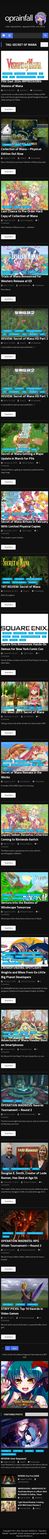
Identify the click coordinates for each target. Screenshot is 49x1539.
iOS (31, 633)
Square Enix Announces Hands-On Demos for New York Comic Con (24, 646)
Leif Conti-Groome (28, 981)
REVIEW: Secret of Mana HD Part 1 (24, 396)
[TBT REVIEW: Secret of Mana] (24, 571)
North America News (20, 514)
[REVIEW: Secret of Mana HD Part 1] (24, 380)
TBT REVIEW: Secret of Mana (20, 586)
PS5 (12, 77)
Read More (8, 109)
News (18, 145)
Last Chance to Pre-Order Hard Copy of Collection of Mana (21, 213)
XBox (41, 77)
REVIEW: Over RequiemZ (13, 1458)
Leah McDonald (24, 285)
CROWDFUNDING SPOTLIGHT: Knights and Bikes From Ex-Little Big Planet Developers (23, 972)
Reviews (33, 334)
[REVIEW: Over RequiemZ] (24, 1433)
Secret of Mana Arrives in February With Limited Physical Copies (24, 524)
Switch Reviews (8, 1454)
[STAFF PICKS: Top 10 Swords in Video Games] (24, 1293)
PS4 (5, 77)
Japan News (23, 449)
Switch (27, 145)
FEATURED (32, 73)
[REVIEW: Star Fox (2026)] (8, 1480)
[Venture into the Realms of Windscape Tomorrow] (24, 886)
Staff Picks (32, 1304)
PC (41, 73)
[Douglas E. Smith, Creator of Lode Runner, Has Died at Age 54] (24, 1157)
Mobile (6, 636)
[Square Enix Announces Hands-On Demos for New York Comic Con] (24, 628)
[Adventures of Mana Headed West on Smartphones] (24, 1024)
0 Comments (37, 90)
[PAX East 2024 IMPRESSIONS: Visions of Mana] (24, 65)
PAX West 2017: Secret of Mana (22, 712)
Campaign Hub (9, 953)
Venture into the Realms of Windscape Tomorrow (19, 905)
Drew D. (23, 343)
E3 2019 (7, 272)
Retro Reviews (19, 582)
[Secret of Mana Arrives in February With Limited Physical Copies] (24, 506)
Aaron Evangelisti (26, 220)
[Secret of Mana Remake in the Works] (24, 756)
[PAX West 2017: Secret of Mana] (24, 696)
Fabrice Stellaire (28, 462)
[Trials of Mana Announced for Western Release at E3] (24, 260)
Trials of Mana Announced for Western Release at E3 (21, 278)
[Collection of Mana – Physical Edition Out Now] (24, 133)
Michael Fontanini (26, 911)
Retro (6, 582)
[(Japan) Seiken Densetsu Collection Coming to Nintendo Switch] (24, 819)
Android (7, 633)
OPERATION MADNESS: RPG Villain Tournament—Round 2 (21, 1243)
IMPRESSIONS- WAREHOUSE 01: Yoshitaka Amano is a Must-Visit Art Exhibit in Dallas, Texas (32, 1491)
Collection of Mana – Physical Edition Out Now (21, 151)
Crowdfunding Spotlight (29, 953)
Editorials (20, 73)
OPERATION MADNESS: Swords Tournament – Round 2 (22, 1107)
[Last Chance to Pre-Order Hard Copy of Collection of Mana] (24, 195)
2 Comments (39, 591)
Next (14, 1348)
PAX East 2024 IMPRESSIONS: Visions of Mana (21, 83)
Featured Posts (13, 1414)
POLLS (18, 1101)
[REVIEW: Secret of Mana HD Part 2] (24, 322)
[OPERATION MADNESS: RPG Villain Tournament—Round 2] (24, 1225)
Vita (42, 334)
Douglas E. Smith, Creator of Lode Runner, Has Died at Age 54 (24, 1175)
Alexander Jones (26, 1049)
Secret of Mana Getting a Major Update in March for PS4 (22, 456)
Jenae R (23, 158)
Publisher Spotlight (26, 77)
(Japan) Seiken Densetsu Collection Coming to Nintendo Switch (24, 837)
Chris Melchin (28, 716)
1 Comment (39, 285)
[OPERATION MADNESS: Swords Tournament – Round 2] (24, 1089)
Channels (7, 73)
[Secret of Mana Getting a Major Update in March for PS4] (24, 438)
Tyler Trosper (27, 530)
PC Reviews (14, 334)
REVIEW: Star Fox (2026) (28, 1476)
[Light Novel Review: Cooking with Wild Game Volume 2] (8, 1506)
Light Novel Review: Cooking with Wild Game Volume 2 (31, 1504)
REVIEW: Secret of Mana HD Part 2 (24, 338)
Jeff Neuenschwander (28, 1114)
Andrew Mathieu (26, 843)
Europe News (9, 449)
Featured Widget (34, 331)
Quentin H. (24, 90)
